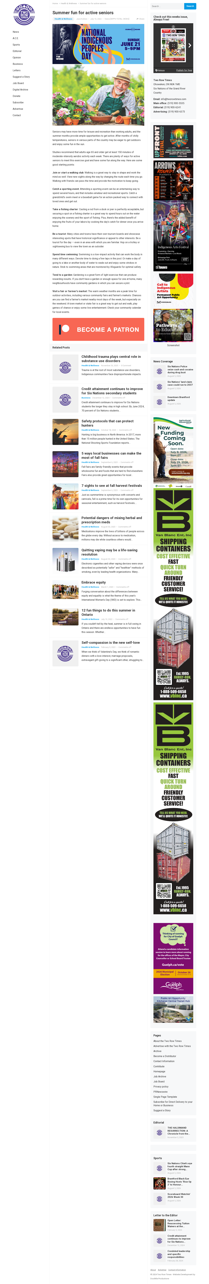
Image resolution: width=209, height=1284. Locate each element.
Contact (17, 115)
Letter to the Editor (165, 1215)
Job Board (18, 83)
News (16, 31)
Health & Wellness (69, 3)
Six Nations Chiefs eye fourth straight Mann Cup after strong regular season (180, 1166)
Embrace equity (94, 582)
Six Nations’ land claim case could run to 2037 (180, 383)
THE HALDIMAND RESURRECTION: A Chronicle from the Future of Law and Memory (178, 1130)
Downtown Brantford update (179, 399)
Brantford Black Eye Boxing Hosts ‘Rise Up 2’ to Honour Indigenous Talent (179, 1181)
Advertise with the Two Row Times (172, 1046)
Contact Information (163, 1061)
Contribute (158, 1066)
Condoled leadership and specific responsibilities (179, 1254)
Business (18, 64)
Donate (16, 96)
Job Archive (159, 1076)
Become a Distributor (164, 1056)
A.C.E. (16, 38)
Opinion (17, 57)
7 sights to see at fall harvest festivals (112, 486)
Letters (17, 70)
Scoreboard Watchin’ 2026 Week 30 (179, 1196)
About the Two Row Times (167, 1041)
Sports (16, 44)
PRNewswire (160, 1091)
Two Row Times (164, 1274)
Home (55, 3)
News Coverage (163, 361)
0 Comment (126, 365)
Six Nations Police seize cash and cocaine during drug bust (180, 369)
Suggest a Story (21, 76)
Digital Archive (20, 89)
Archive (157, 1051)
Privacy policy (160, 1086)
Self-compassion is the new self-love (111, 643)
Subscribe (18, 102)
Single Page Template (165, 1096)
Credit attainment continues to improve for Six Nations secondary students (179, 1238)
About (153, 1270)
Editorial (17, 51)
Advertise (18, 108)
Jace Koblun (81, 19)
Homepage (159, 1071)
